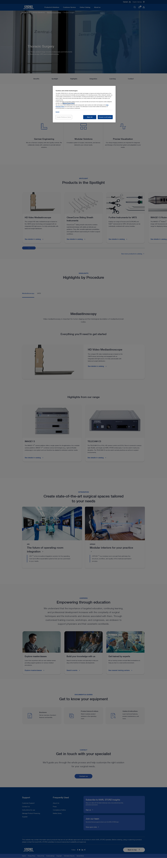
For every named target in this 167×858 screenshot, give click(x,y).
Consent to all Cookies (105, 117)
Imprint (57, 111)
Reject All (89, 117)
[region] (84, 104)
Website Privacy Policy (68, 103)
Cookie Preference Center (64, 117)
